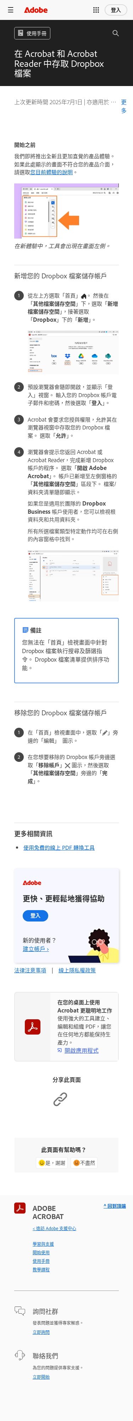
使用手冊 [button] (36, 33)
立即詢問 (41, 1332)
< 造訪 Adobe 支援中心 (54, 1228)
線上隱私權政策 (77, 970)
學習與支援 (43, 1244)
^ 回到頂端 (115, 1205)
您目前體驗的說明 (51, 172)
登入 (116, 10)
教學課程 (41, 1269)
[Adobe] (35, 10)
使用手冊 (41, 1261)
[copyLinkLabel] (60, 1105)
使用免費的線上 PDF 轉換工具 (59, 847)
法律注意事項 (30, 970)
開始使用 (41, 1252)
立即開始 (41, 1377)
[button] (96, 10)
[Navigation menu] (10, 10)
